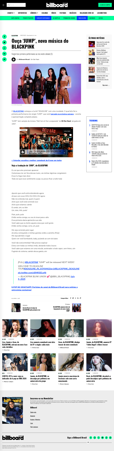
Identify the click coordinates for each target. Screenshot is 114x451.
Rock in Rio (82, 18)
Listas (101, 18)
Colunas (45, 13)
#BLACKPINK (31, 262)
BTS (3, 373)
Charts (10, 13)
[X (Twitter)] (98, 437)
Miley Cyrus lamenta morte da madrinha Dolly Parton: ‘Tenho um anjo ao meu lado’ (103, 61)
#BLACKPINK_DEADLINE (66, 268)
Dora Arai (6, 350)
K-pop (4, 339)
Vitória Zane (35, 347)
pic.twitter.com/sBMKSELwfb (32, 272)
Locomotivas (102, 13)
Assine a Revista (35, 419)
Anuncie (32, 416)
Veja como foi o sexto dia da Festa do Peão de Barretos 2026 (103, 44)
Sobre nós (33, 412)
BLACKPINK (15, 35)
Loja (31, 423)
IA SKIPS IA (56, 18)
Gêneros (33, 13)
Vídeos (53, 13)
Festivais (63, 13)
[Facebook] (90, 437)
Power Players (28, 18)
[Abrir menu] (3, 5)
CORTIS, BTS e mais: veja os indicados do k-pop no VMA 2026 (14, 377)
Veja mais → (106, 85)
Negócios (73, 13)
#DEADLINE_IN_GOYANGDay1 (39, 268)
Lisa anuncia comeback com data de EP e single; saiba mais (42, 343)
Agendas (92, 18)
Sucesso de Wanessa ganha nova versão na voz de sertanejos (102, 70)
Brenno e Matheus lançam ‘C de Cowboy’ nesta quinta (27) (102, 52)
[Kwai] (110, 437)
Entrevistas (22, 13)
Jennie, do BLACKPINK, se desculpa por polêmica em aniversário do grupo (40, 378)
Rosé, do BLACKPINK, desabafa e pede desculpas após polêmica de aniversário (98, 378)
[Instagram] (94, 437)
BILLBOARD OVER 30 (87, 13)
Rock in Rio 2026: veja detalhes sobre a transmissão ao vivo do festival (102, 79)
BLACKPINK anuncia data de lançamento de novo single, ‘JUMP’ (61, 309)
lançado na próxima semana (62, 114)
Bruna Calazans (64, 384)
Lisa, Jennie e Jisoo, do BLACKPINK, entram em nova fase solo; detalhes (14, 344)
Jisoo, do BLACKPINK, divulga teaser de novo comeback (69, 343)
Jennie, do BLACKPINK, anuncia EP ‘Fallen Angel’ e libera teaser (99, 343)
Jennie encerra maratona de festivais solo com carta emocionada (68, 378)
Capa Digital (15, 18)
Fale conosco (34, 427)
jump (18, 298)
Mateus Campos (8, 381)
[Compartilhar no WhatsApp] (4, 48)
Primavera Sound (69, 18)
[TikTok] (106, 437)
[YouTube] (102, 437)
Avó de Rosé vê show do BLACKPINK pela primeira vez (31, 309)
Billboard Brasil (24, 59)
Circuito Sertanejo (43, 18)
